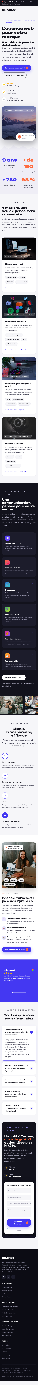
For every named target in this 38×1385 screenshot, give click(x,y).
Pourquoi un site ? (7, 1297)
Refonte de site (7, 1290)
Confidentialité (6, 1358)
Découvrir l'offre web (14, 288)
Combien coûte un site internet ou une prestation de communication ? (16, 1032)
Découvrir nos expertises (14, 75)
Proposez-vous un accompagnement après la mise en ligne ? (15, 1108)
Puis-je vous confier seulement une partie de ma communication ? (15, 1094)
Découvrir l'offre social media (17, 350)
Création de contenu (8, 1310)
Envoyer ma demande (20, 1222)
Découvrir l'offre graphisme (16, 410)
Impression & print (8, 1332)
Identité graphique (8, 1329)
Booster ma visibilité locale (16, 949)
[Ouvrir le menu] (34, 10)
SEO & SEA (5, 1294)
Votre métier (6, 1345)
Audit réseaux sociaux (9, 1313)
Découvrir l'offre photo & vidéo (17, 472)
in (13, 1277)
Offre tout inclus (7, 1316)
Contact (4, 1351)
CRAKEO (9, 9)
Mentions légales (7, 1355)
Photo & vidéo (6, 1335)
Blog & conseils (6, 1348)
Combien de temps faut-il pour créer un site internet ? (15, 1081)
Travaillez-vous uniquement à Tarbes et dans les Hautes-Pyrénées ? (16, 1068)
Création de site (7, 1287)
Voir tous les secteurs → (14, 677)
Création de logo (7, 1326)
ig (8, 1277)
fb (3, 1277)
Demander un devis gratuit (16, 68)
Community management (10, 1306)
